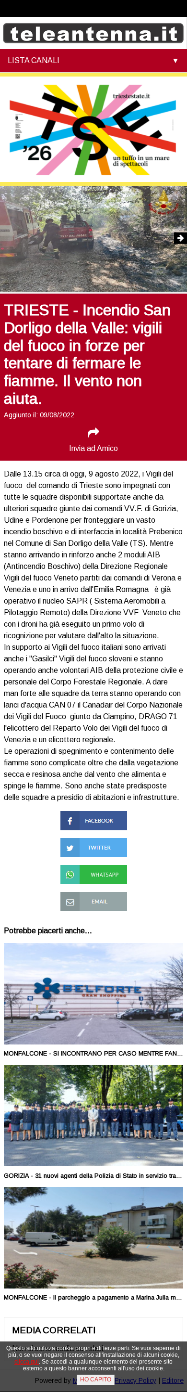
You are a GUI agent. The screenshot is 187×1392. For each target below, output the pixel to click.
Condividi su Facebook (80, 819)
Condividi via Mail (88, 896)
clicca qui (26, 1361)
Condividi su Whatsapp (80, 873)
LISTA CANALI (33, 60)
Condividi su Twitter (93, 842)
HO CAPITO (95, 1379)
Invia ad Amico (93, 448)
